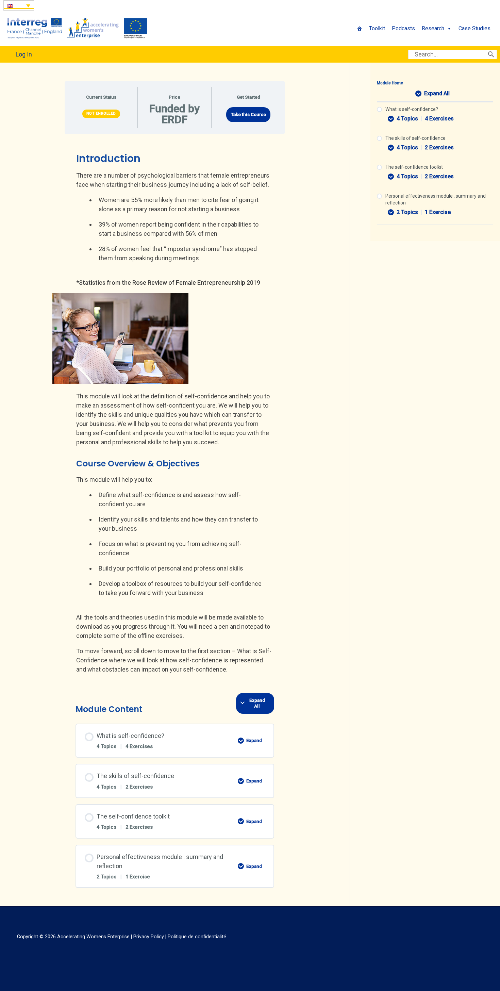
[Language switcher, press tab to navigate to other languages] (18, 5)
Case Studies (474, 28)
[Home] (359, 28)
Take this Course (248, 114)
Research (433, 28)
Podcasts (403, 28)
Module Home (390, 83)
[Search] (491, 54)
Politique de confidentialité (197, 937)
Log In (24, 54)
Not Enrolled (101, 113)
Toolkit (377, 28)
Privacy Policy (148, 937)
